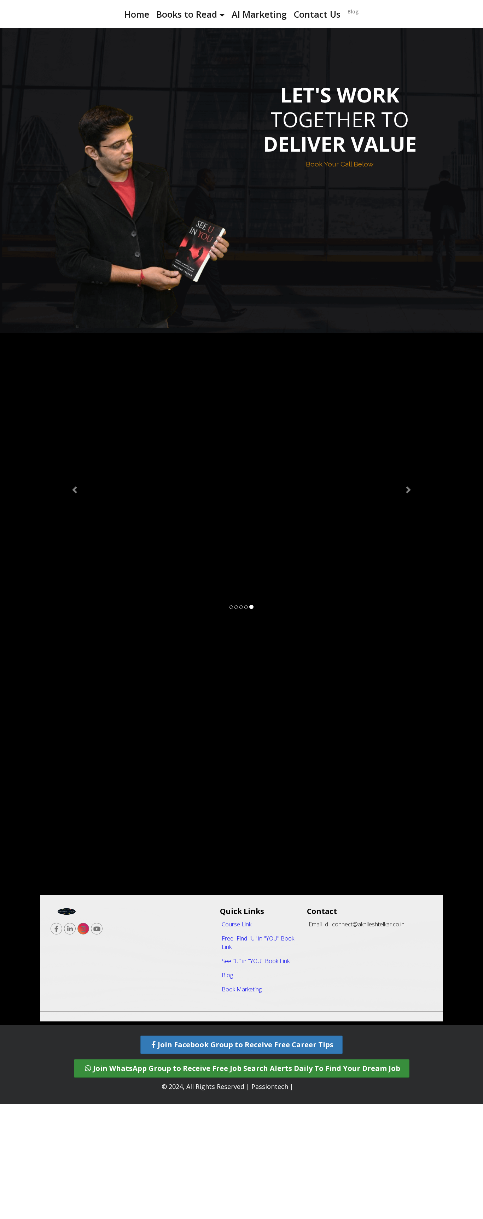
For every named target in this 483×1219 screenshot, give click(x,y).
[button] (74, 552)
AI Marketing (259, 14)
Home (136, 14)
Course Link (236, 1039)
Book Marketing (242, 1104)
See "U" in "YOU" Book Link (256, 1076)
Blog (353, 11)
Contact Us (317, 14)
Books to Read (186, 14)
